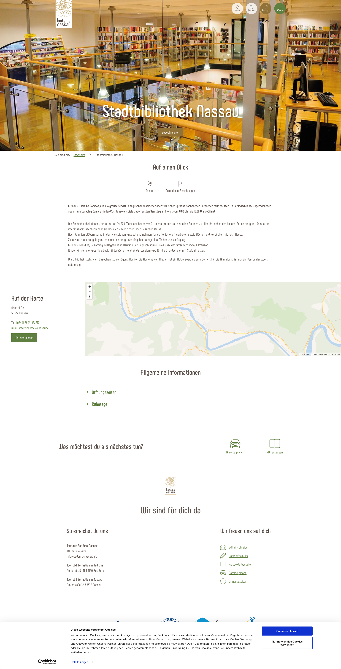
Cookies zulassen (287, 631)
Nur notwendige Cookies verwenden (287, 643)
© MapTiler (305, 354)
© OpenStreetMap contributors (325, 354)
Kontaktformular (238, 556)
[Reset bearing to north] (89, 296)
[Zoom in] (89, 286)
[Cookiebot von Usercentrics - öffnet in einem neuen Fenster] (47, 662)
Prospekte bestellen (240, 564)
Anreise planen (238, 573)
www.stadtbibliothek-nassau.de (30, 328)
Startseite (79, 155)
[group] (170, 392)
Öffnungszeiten (238, 581)
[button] (237, 8)
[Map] (213, 319)
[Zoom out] (89, 291)
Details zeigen (79, 661)
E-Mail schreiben (239, 547)
